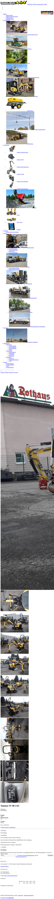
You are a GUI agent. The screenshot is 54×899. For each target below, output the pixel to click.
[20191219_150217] (15, 696)
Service (5, 233)
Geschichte (11, 354)
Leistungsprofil (12, 352)
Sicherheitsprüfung (13, 248)
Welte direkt (9, 344)
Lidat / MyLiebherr (13, 252)
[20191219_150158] (15, 759)
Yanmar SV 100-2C (13, 372)
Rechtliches (8, 357)
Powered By (7, 897)
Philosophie (11, 353)
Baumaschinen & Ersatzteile (12, 232)
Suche (7, 366)
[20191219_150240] (15, 653)
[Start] (1, 371)
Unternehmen (6, 343)
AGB (10, 361)
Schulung (5, 327)
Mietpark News (9, 17)
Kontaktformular (10, 363)
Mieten (4, 14)
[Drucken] (3, 809)
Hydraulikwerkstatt (13, 250)
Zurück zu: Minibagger (10, 827)
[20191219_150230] (15, 738)
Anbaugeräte (6, 145)
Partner (10, 349)
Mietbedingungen (10, 19)
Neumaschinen (6, 20)
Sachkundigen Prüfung (14, 268)
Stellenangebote (12, 346)
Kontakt (5, 362)
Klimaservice (12, 251)
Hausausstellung (12, 348)
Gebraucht (5, 230)
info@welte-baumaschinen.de (10, 875)
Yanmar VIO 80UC (5, 372)
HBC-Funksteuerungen (14, 269)
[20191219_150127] (15, 781)
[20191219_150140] (15, 802)
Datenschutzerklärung (14, 359)
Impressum (11, 358)
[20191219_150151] (15, 610)
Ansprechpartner (12, 347)
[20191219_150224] (15, 674)
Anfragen (3, 827)
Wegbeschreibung (10, 364)
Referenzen (11, 356)
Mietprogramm (9, 15)
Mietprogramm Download (12, 16)
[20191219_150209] (15, 717)
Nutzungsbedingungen (29, 855)
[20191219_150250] (15, 632)
